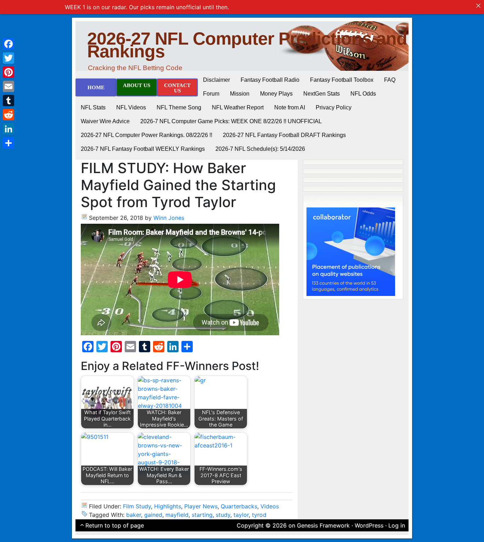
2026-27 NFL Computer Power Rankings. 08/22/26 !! (146, 135)
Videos (269, 506)
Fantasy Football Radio (270, 80)
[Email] (8, 86)
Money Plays (276, 94)
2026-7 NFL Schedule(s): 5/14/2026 (260, 149)
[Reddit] (8, 115)
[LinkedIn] (8, 129)
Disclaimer (216, 80)
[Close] (478, 5)
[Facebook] (8, 44)
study (223, 514)
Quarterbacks (239, 506)
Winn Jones (168, 217)
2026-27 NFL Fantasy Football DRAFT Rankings (284, 135)
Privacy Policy (333, 107)
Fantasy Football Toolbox (341, 80)
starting (202, 514)
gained (153, 514)
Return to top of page (114, 525)
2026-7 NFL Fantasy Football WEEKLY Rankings (143, 149)
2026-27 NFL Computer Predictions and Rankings (247, 45)
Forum (211, 94)
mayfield (176, 514)
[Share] (8, 143)
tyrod (259, 514)
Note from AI (289, 107)
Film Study (137, 506)
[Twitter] (8, 58)
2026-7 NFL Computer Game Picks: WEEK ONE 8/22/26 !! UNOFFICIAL (231, 121)
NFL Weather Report (238, 107)
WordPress (369, 525)
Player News (201, 506)
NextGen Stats (321, 94)
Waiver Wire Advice (105, 121)
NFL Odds (363, 94)
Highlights (167, 506)
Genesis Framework (323, 525)
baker (133, 514)
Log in (396, 525)
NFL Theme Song (179, 107)
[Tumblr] (8, 100)
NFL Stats (93, 107)
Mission (239, 94)
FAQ (389, 80)
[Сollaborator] (350, 251)
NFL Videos (131, 107)
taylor (241, 514)
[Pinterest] (8, 72)
